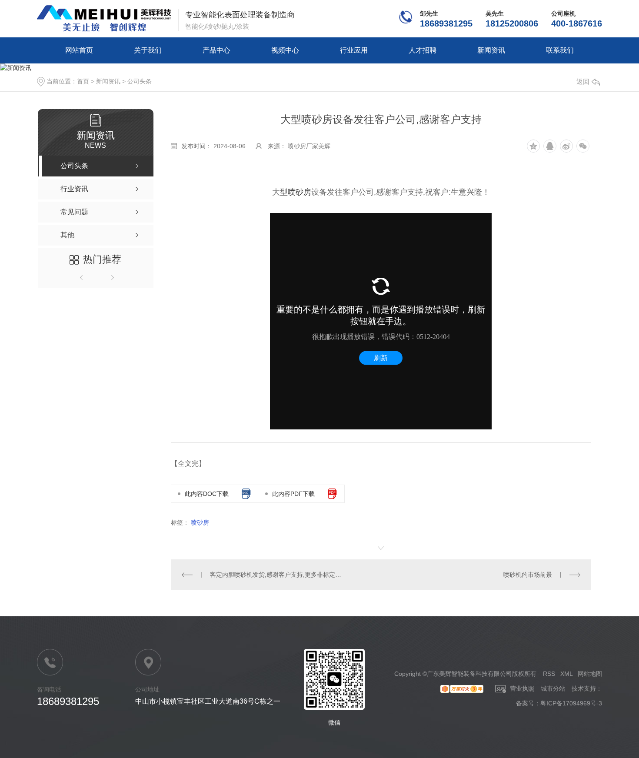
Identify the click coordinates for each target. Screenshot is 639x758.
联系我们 (560, 50)
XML (566, 673)
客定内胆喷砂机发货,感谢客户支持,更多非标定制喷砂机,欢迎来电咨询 (276, 574)
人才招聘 (422, 50)
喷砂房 (299, 192)
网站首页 (79, 50)
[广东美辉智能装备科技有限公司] (104, 18)
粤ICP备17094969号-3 (571, 703)
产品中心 (216, 50)
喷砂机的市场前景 (527, 574)
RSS (549, 673)
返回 (582, 81)
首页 (83, 81)
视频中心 (285, 50)
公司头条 (139, 81)
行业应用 (354, 50)
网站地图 (590, 673)
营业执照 (521, 688)
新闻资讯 (491, 50)
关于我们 (148, 50)
